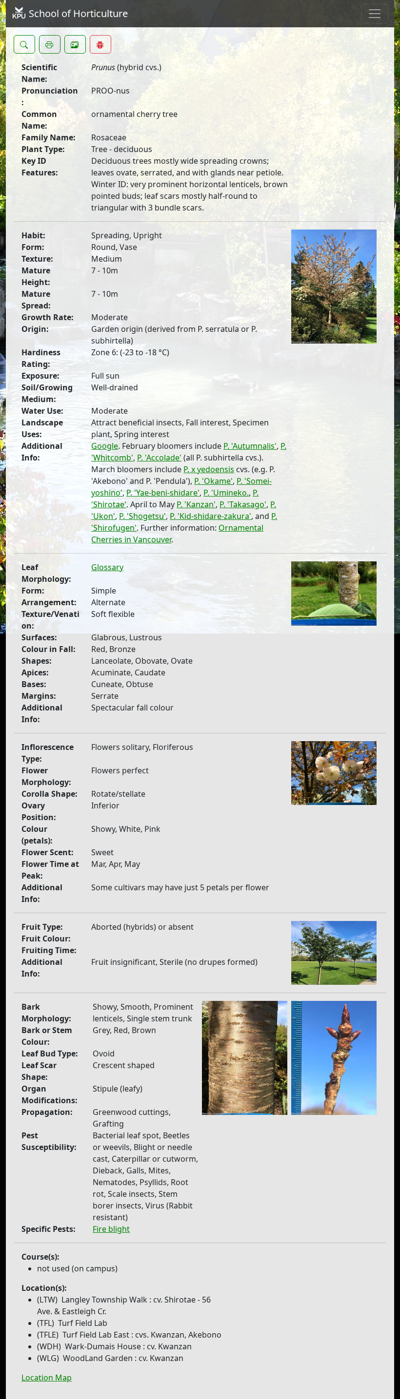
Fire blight (111, 1229)
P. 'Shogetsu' (142, 516)
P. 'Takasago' (243, 504)
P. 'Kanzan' (196, 504)
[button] (24, 44)
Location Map (46, 1377)
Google (104, 446)
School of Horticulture (77, 13)
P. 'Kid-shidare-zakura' (210, 516)
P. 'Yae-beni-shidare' (163, 492)
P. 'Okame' (213, 481)
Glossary (107, 567)
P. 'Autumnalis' (250, 446)
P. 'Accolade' (159, 457)
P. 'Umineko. (226, 492)
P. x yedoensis (208, 469)
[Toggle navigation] (374, 13)
